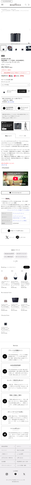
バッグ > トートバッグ (18, 216)
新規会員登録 (5, 446)
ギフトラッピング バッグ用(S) (19, 220)
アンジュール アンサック (18, 213)
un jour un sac (13, 9)
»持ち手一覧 (4, 164)
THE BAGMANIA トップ (5, 9)
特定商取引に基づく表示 (22, 461)
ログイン (19, 446)
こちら (6, 117)
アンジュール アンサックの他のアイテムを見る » (18, 210)
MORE (26, 267)
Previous (1, 30)
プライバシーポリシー (7, 465)
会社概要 (4, 461)
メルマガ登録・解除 (21, 465)
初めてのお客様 (20, 450)
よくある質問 (20, 454)
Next (30, 30)
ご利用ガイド (5, 454)
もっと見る (15, 261)
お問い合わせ (21, 404)
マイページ (4, 450)
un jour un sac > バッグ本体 (19, 217)
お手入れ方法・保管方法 (7, 457)
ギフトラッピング (5, 81)
